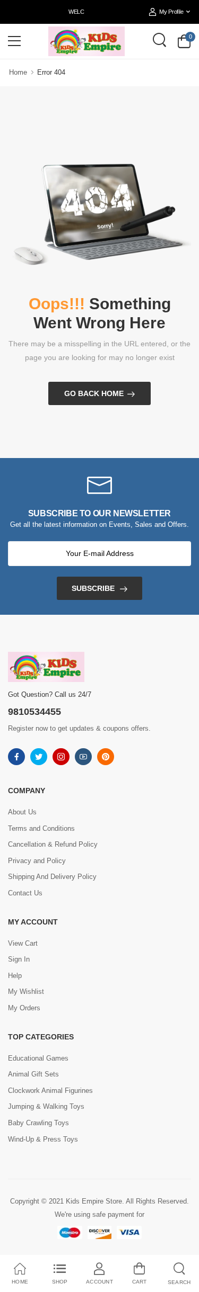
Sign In (19, 959)
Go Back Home (94, 393)
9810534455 (34, 711)
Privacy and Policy (37, 861)
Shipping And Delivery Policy (52, 877)
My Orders (24, 1008)
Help (15, 976)
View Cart (23, 943)
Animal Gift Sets (33, 1074)
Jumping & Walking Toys (46, 1106)
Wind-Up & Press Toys (43, 1139)
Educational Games (38, 1058)
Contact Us (25, 893)
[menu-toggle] (14, 41)
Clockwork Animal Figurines (50, 1090)
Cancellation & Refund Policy (53, 844)
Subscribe (93, 588)
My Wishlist (26, 991)
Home (18, 72)
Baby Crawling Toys (38, 1123)
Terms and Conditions (41, 828)
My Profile (171, 11)
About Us (22, 812)
